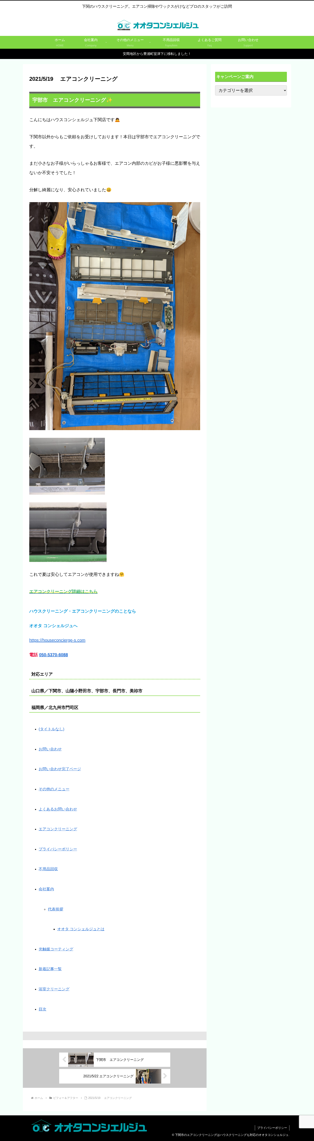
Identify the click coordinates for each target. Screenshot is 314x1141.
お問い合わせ (50, 749)
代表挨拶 (55, 909)
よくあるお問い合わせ (58, 809)
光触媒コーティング (56, 949)
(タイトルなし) (51, 729)
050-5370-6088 (53, 654)
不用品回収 (48, 869)
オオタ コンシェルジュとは (80, 929)
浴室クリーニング (54, 989)
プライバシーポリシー (58, 849)
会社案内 (46, 889)
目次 (42, 1009)
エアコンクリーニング (58, 829)
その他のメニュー (54, 789)
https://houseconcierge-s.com (57, 640)
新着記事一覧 (50, 969)
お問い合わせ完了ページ (60, 769)
